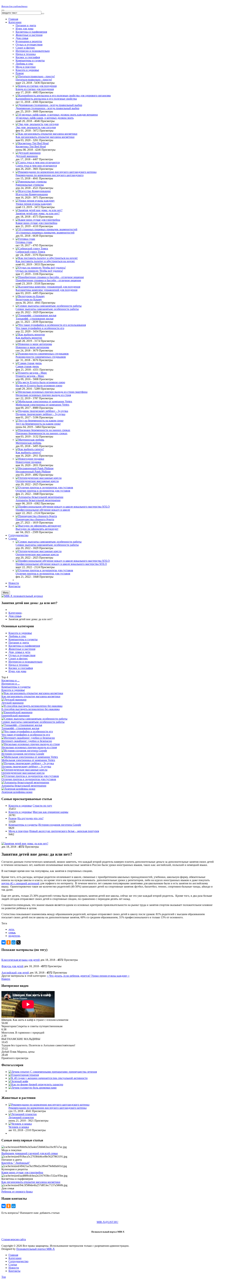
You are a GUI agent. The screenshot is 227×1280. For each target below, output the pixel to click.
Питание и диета (26, 25)
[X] (18, 942)
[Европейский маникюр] (16, 712)
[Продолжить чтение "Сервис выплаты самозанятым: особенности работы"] (49, 541)
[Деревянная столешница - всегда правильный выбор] (49, 105)
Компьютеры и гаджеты (30, 60)
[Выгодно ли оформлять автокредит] (38, 525)
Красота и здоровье (27, 70)
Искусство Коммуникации (32, 194)
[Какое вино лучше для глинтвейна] (38, 219)
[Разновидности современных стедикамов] (42, 353)
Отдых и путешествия (29, 44)
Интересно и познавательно (25, 661)
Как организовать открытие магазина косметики (45, 136)
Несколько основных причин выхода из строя (43, 395)
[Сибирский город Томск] (32, 248)
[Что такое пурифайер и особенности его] (27, 731)
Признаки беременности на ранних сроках (41, 433)
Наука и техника (26, 54)
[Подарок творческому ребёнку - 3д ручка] (42, 411)
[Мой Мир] (13, 942)
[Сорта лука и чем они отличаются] (38, 162)
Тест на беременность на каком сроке (38, 423)
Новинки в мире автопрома (32, 347)
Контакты (14, 1270)
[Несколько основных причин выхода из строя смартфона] (51, 391)
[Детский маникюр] (28, 152)
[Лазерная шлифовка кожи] (18, 788)
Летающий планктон (21, 1117)
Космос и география (28, 57)
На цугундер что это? (30, 818)
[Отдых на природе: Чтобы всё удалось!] (41, 267)
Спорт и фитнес (25, 47)
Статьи (13, 1264)
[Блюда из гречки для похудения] (36, 85)
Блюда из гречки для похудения (35, 89)
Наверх (5, 978)
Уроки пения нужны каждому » (110, 975)
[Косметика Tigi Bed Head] (32, 143)
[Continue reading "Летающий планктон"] (23, 1114)
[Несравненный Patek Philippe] (35, 468)
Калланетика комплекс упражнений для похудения (46, 289)
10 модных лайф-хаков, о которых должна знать (45, 117)
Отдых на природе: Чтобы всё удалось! (39, 270)
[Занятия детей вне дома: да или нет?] (39, 210)
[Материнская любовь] (30, 439)
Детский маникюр (27, 156)
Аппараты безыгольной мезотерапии (38, 500)
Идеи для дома (24, 28)
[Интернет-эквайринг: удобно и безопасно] (28, 737)
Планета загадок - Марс (30, 375)
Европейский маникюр (15, 715)
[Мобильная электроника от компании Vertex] (44, 401)
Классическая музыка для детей (20, 959)
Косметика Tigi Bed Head (31, 146)
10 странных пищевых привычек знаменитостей (45, 232)
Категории (15, 612)
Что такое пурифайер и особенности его (40, 328)
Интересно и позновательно (33, 50)
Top (3, 1276)
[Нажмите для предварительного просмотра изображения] (24, 843)
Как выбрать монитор (29, 337)
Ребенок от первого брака (17, 1191)
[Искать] (42, 13)
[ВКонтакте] (3, 942)
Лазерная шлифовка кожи (16, 791)
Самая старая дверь (27, 366)
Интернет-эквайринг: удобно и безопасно (26, 741)
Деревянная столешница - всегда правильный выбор (47, 108)
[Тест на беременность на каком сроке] (39, 420)
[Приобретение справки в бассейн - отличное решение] (50, 277)
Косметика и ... (10, 680)
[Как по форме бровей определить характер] (36, 1084)
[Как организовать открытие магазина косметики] (46, 133)
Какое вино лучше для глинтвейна (36, 222)
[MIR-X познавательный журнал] (22, 596)
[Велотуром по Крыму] (30, 296)
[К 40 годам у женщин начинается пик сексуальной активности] (48, 1078)
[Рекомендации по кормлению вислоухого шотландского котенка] (56, 171)
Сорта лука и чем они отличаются (36, 165)
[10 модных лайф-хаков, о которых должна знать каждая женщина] (57, 114)
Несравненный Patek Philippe (33, 471)
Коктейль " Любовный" (15, 1162)
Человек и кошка (19, 1126)
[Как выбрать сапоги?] (30, 449)
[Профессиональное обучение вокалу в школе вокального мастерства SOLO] (63, 506)
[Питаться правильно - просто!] (35, 76)
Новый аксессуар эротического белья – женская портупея (64, 831)
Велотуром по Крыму (29, 299)
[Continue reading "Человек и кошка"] (20, 1123)
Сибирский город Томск (30, 251)
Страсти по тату (42, 805)
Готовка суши (24, 242)
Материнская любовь (28, 442)
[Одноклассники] (8, 942)
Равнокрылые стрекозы (30, 184)
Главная (13, 1254)
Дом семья (22, 38)
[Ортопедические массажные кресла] (39, 477)
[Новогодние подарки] (30, 458)
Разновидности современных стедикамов (41, 356)
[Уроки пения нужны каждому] (35, 200)
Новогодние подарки (28, 461)
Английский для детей (15, 972)
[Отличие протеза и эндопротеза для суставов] (44, 487)
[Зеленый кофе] (18, 1081)
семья (12, 932)
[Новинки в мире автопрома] (34, 344)
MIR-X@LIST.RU (107, 1222)
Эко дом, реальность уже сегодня (36, 127)
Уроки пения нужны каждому (34, 203)
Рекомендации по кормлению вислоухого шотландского (50, 175)
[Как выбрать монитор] (30, 334)
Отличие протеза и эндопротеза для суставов (43, 490)
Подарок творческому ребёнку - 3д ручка (40, 414)
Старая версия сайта (13, 1239)
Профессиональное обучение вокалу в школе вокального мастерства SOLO (61, 563)
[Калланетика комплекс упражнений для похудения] (48, 286)
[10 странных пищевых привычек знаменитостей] (46, 229)
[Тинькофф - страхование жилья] (36, 315)
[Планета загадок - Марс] (31, 372)
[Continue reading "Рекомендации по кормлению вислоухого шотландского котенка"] (49, 1104)
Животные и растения (29, 34)
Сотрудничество (18, 1261)
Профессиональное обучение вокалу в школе (43, 509)
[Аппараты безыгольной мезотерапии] (39, 497)
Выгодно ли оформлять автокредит (37, 528)
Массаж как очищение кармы (50, 811)
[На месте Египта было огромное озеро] (40, 382)
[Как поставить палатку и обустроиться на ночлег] (47, 258)
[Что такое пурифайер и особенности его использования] (51, 324)
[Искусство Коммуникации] (33, 191)
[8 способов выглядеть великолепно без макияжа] (31, 705)
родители (14, 935)
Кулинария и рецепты (29, 41)
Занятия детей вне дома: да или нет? (38, 213)
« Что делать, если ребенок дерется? (69, 975)
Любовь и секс (24, 63)
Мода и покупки (26, 66)
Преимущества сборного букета (35, 519)
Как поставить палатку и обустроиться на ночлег (45, 261)
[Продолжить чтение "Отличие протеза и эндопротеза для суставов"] (44, 570)
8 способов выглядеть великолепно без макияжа (30, 709)
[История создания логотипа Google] (24, 750)
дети (11, 929)
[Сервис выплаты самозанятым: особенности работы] (49, 305)
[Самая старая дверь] (29, 363)
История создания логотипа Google (22, 753)
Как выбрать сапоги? (28, 452)
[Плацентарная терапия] (24, 1074)
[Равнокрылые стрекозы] (31, 181)
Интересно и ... (10, 683)
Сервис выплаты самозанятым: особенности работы (47, 309)
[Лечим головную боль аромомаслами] (33, 1087)
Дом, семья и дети (19, 652)
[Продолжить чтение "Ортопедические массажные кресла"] (39, 551)
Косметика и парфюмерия (31, 31)
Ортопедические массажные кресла (37, 481)
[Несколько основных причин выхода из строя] (30, 744)
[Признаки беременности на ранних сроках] (43, 430)
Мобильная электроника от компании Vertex (42, 404)
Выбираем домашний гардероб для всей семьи (29, 1153)
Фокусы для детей (12, 966)
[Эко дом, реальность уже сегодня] (37, 124)
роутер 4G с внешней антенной (20, 883)
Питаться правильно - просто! (34, 79)
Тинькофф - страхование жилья (34, 318)
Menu (6, 592)
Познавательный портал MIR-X (35, 1248)
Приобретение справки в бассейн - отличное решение (48, 280)
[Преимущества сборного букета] (36, 516)
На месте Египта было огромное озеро (39, 385)
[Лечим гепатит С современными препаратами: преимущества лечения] (53, 1071)
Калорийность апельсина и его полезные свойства (46, 98)
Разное (20, 73)
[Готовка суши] (25, 238)
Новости (14, 1267)
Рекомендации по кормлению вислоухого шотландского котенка (48, 1107)
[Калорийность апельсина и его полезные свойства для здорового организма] (63, 95)
